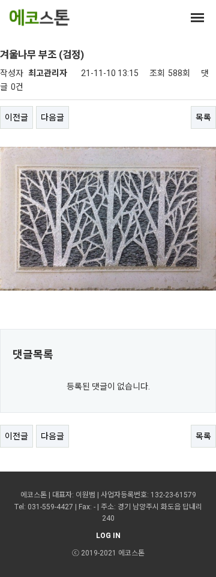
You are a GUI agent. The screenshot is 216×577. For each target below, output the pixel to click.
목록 (203, 117)
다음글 (52, 117)
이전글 (16, 117)
